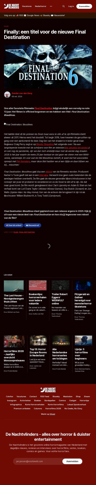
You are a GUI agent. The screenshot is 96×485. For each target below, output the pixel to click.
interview (43, 175)
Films (6, 26)
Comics (62, 400)
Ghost (52, 414)
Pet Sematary (23, 161)
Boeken (37, 400)
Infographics (16, 404)
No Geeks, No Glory (73, 408)
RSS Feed (44, 396)
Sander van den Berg (22, 93)
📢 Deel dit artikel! (14, 225)
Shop (78, 396)
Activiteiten (25, 400)
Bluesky (56, 396)
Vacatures (27, 6)
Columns (38, 408)
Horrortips (84, 400)
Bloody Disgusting (45, 144)
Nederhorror (40, 6)
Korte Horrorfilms (56, 404)
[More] (51, 6)
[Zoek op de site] (64, 6)
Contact (33, 396)
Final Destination (44, 108)
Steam (87, 396)
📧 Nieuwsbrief (32, 225)
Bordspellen (49, 400)
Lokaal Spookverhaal (76, 404)
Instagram (11, 400)
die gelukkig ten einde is (77, 147)
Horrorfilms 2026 (53, 408)
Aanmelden (84, 6)
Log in (71, 6)
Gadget (72, 400)
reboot (49, 171)
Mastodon (67, 396)
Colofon (9, 396)
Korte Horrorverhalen (34, 404)
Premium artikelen (22, 408)
